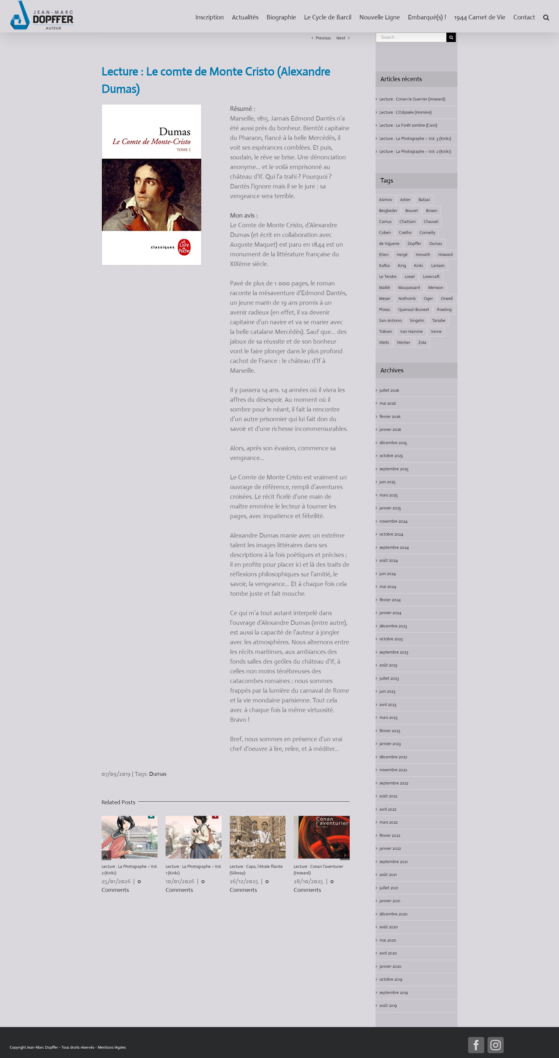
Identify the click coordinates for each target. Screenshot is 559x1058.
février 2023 (389, 730)
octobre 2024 (391, 534)
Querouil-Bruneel (413, 309)
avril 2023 (387, 704)
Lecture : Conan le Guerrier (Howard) (412, 99)
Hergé (402, 254)
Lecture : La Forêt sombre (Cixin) (408, 125)
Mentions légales (112, 1047)
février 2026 (389, 416)
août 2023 (388, 665)
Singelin (417, 320)
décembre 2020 (393, 914)
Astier (405, 199)
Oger (428, 298)
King (402, 265)
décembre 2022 (393, 757)
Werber (403, 342)
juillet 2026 (389, 390)
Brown (431, 210)
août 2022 (388, 796)
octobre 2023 (391, 639)
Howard (445, 254)
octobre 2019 (390, 979)
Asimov (385, 199)
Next (340, 38)
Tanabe (438, 320)
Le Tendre (388, 276)
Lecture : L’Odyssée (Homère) (405, 112)
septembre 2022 (393, 783)
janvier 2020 (390, 966)
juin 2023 (387, 691)
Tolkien (385, 331)
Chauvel (431, 221)
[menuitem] (213, 16)
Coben (385, 232)
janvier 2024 (390, 612)
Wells (384, 342)
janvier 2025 (390, 508)
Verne (436, 331)
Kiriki (418, 265)
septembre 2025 (393, 469)
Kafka (384, 265)
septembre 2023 (393, 652)
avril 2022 (387, 809)
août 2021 (388, 874)
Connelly (427, 232)
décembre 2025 (393, 442)
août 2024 (388, 560)
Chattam (408, 221)
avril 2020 (388, 953)
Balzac (424, 199)
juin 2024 (387, 573)
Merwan (435, 287)
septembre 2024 (394, 547)
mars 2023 (388, 717)
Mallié (384, 287)
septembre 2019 (393, 992)
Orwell (447, 298)
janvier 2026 (390, 429)
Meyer (384, 298)
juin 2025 (387, 482)
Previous (323, 38)
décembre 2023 (393, 626)
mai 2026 (387, 403)
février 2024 (389, 600)
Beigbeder (388, 210)
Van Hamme (411, 331)
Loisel (410, 276)
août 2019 (388, 1005)
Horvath (423, 254)
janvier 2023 (390, 743)
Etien (384, 254)
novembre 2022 (393, 770)
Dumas (158, 773)
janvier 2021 (389, 900)
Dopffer (414, 243)
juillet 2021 (388, 888)
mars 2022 (388, 822)
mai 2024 (387, 586)
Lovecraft (431, 276)
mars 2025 (388, 495)
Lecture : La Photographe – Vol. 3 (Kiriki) (415, 138)
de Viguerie (389, 243)
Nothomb (407, 298)
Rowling (444, 309)
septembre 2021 (393, 861)
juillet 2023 (389, 678)
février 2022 (389, 835)
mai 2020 (387, 940)
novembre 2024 (393, 521)
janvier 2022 (390, 848)
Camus (385, 221)
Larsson (437, 265)
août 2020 (388, 927)
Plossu (384, 309)
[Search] (546, 16)
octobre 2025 (391, 455)
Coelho (405, 232)
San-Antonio (390, 320)
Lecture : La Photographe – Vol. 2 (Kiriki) (415, 151)
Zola (422, 342)
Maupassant (409, 287)
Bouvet (411, 210)
